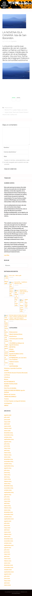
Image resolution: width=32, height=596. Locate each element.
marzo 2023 (7, 505)
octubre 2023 (7, 490)
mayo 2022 (7, 527)
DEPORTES (12, 347)
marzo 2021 (7, 558)
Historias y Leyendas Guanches (13, 368)
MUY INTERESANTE (9, 381)
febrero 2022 (7, 534)
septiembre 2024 (9, 466)
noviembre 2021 (8, 541)
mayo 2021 (7, 554)
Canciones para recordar (16, 338)
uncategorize (8, 403)
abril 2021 (7, 556)
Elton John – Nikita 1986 (15, 275)
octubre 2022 (8, 516)
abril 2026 (7, 424)
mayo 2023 (7, 501)
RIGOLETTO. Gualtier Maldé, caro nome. (16, 110)
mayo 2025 (7, 448)
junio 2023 (7, 499)
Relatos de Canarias (9, 394)
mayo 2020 (7, 580)
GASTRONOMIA (13, 366)
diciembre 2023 (8, 485)
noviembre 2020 (8, 567)
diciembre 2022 (8, 512)
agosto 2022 (7, 521)
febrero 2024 (7, 481)
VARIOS (6, 405)
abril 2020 (7, 583)
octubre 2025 (8, 437)
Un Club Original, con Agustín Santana (14, 401)
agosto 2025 (7, 441)
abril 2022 (7, 530)
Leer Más (6, 255)
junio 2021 (7, 552)
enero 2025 (7, 457)
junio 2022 (7, 525)
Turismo (6, 399)
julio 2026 (7, 417)
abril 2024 (7, 477)
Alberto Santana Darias (15, 334)
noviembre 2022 (8, 514)
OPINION (6, 386)
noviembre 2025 (8, 435)
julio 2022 (7, 523)
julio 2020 (7, 576)
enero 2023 (7, 510)
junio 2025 (7, 446)
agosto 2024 (7, 468)
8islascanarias (8, 107)
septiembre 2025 (9, 439)
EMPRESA (12, 351)
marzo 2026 (7, 426)
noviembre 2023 (8, 488)
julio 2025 (7, 443)
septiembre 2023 (9, 492)
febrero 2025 (7, 455)
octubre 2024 (8, 463)
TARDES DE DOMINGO (10, 396)
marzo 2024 (7, 479)
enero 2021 (7, 563)
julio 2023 (6, 496)
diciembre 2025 (8, 432)
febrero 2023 (7, 507)
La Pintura (7, 375)
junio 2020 (7, 578)
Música (6, 379)
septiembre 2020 (9, 572)
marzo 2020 (7, 585)
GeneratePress (16, 593)
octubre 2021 (7, 543)
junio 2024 (7, 472)
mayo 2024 (7, 474)
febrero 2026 (7, 428)
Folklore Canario (14, 361)
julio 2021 (6, 549)
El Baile (11, 349)
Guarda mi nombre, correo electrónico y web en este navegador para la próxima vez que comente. (16, 162)
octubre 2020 (8, 569)
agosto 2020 (7, 574)
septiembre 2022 (9, 519)
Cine (10, 340)
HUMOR (6, 370)
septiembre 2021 (9, 545)
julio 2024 (7, 470)
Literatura (7, 377)
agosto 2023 (7, 494)
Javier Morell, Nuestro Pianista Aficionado (15, 372)
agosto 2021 (7, 547)
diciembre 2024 (8, 459)
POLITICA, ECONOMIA (10, 388)
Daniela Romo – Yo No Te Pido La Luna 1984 (24, 292)
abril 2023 (7, 503)
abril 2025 (7, 450)
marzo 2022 (7, 532)
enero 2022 (7, 536)
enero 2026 (7, 430)
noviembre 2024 (8, 461)
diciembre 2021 (8, 538)
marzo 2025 (7, 452)
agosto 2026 (7, 415)
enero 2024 (7, 483)
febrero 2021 (7, 561)
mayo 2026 (7, 421)
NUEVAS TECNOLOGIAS (10, 383)
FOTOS (11, 364)
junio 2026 (7, 419)
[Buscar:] (16, 265)
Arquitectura (13, 336)
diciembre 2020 (8, 565)
